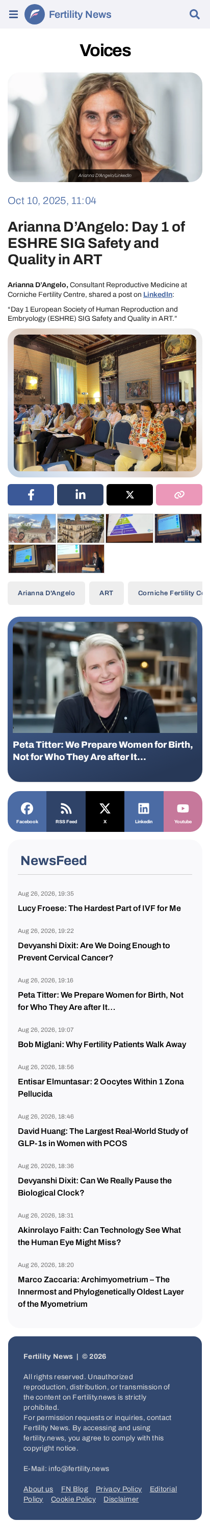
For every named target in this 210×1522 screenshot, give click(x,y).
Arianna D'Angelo (46, 593)
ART (106, 593)
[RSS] (65, 808)
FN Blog (74, 1489)
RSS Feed (66, 821)
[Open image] (32, 528)
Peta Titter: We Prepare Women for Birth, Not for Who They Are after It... (103, 751)
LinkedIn (157, 294)
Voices (105, 50)
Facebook (27, 821)
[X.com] (105, 808)
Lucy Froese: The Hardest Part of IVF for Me (99, 908)
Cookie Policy (73, 1499)
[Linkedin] (143, 808)
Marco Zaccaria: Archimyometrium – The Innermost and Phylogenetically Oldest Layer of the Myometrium (101, 1291)
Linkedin (143, 821)
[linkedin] (80, 494)
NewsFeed (53, 860)
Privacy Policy (119, 1489)
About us (38, 1489)
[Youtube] (183, 808)
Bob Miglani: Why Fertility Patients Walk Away (102, 1044)
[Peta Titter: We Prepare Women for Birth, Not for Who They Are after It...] (105, 677)
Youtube (183, 821)
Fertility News (80, 14)
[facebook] (31, 494)
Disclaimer (121, 1499)
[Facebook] (27, 808)
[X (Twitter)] (130, 494)
